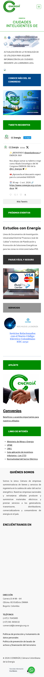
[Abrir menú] (39, 6)
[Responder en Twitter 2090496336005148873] (11, 195)
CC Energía (14, 147)
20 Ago (22, 147)
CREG (9, 449)
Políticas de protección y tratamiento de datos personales (21, 636)
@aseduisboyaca (32, 153)
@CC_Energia (16, 169)
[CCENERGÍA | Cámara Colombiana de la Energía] (12, 6)
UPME (9, 445)
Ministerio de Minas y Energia (20, 442)
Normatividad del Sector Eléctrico (22, 459)
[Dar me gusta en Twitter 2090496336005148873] (21, 195)
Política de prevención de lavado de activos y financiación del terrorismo (19, 643)
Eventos (22, 18)
